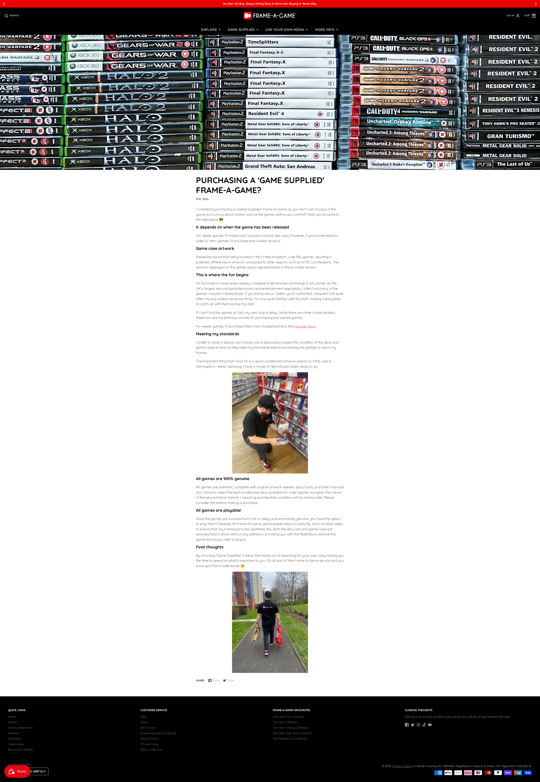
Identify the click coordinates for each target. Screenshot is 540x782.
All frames (14, 738)
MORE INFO (325, 29)
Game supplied (241, 29)
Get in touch (147, 727)
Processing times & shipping (158, 733)
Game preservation (20, 727)
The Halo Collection (285, 722)
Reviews (13, 733)
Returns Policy (149, 738)
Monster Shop (305, 326)
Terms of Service (151, 749)
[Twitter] (412, 725)
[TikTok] (424, 725)
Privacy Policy (149, 744)
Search (12, 722)
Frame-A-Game (402, 766)
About (144, 722)
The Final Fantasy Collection (290, 727)
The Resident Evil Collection (290, 738)
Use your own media (285, 29)
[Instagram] (418, 725)
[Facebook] (407, 725)
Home (12, 716)
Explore (209, 29)
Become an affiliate (20, 749)
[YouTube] (430, 725)
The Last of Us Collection (288, 716)
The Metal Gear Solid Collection (292, 733)
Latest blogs (16, 744)
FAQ (143, 716)
